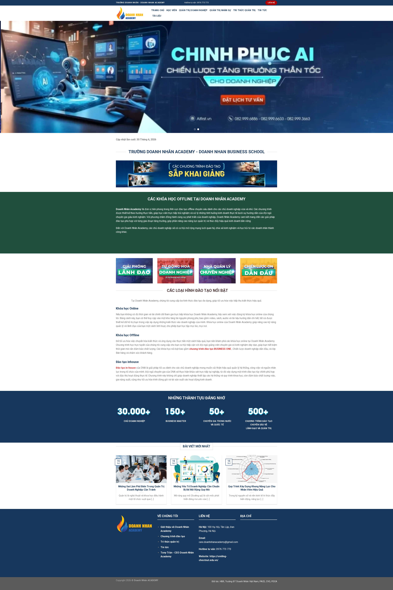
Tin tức (165, 547)
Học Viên (171, 10)
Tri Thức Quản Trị (244, 10)
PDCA (274, 581)
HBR (222, 581)
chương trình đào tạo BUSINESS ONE (210, 348)
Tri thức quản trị (170, 541)
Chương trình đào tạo (173, 536)
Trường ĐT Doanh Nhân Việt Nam (242, 581)
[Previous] (11, 77)
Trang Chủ (157, 10)
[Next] (381, 77)
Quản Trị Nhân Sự (220, 10)
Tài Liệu (156, 16)
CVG (268, 581)
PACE (262, 581)
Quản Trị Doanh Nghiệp (193, 10)
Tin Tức (262, 10)
